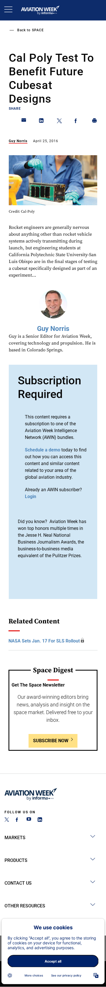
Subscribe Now (50, 740)
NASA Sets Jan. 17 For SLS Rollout (44, 641)
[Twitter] (7, 820)
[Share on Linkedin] (41, 121)
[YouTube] (29, 820)
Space (38, 30)
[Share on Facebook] (76, 121)
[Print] (94, 121)
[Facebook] (18, 820)
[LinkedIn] (40, 820)
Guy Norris (18, 141)
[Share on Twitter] (59, 121)
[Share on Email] (24, 121)
